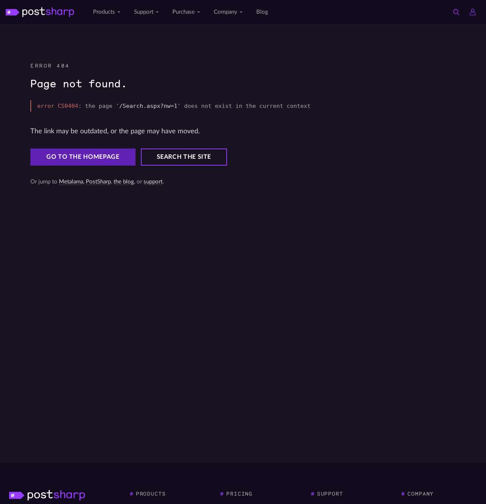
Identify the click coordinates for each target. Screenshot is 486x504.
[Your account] (472, 12)
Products (104, 12)
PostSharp (98, 182)
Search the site (184, 157)
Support (143, 12)
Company (225, 12)
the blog (124, 182)
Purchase (183, 12)
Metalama (71, 182)
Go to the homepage (83, 157)
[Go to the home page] (40, 12)
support (153, 182)
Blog (262, 12)
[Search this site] (456, 12)
